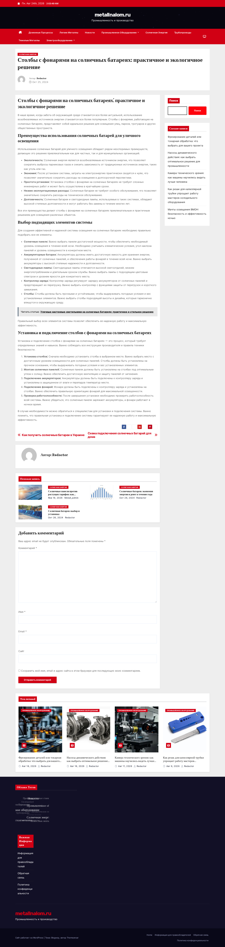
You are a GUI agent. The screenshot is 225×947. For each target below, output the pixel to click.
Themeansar (73, 937)
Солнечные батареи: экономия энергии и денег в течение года (136, 493)
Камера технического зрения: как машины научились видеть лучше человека (186, 177)
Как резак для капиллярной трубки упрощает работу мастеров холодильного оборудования (183, 761)
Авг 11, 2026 (125, 766)
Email (22, 631)
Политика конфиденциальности (25, 889)
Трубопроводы (182, 32)
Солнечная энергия (157, 32)
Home (149, 935)
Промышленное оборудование (119, 32)
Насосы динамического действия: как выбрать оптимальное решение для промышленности (87, 761)
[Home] (20, 33)
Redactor (41, 78)
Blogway (55, 937)
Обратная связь (200, 935)
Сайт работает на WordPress (29, 937)
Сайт (21, 651)
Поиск (173, 100)
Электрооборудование (60, 40)
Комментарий (27, 548)
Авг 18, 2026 (29, 766)
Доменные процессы (41, 32)
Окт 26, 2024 (127, 497)
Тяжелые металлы (29, 40)
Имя (21, 611)
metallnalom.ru (112, 15)
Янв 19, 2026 (55, 497)
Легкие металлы (69, 32)
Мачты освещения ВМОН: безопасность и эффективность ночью (187, 214)
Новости (90, 32)
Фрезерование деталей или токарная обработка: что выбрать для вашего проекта (185, 141)
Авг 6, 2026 (173, 766)
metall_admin (71, 497)
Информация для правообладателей (173, 935)
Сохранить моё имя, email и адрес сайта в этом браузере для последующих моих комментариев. (81, 670)
